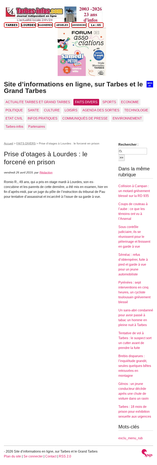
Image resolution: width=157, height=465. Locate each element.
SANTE (33, 110)
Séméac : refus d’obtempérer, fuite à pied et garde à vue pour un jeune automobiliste (133, 264)
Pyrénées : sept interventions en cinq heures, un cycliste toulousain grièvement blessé (134, 292)
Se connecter (33, 456)
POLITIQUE (14, 110)
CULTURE (52, 110)
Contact (50, 456)
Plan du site (12, 456)
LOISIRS (71, 110)
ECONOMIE (130, 102)
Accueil (8, 143)
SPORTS (109, 102)
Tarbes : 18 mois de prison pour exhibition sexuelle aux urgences (134, 411)
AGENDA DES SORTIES (100, 110)
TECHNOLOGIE (136, 110)
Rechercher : (128, 144)
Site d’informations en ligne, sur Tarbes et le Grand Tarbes (73, 87)
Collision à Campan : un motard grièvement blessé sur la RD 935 (134, 191)
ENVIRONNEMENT (127, 118)
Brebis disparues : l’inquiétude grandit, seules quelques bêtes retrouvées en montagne (134, 365)
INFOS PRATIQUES (42, 118)
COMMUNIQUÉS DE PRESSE (85, 118)
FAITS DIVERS (86, 102)
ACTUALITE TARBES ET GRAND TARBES (38, 102)
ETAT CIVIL (14, 118)
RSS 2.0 (65, 456)
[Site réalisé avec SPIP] (147, 453)
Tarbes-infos (14, 126)
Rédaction (46, 172)
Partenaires (36, 126)
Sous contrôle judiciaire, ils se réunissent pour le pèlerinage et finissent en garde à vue (134, 236)
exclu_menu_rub (130, 438)
